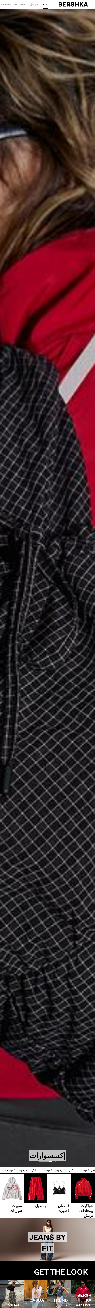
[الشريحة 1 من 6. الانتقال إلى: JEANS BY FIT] (47, 1239)
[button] (55, 1161)
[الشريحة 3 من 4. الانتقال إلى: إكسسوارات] (47, 591)
